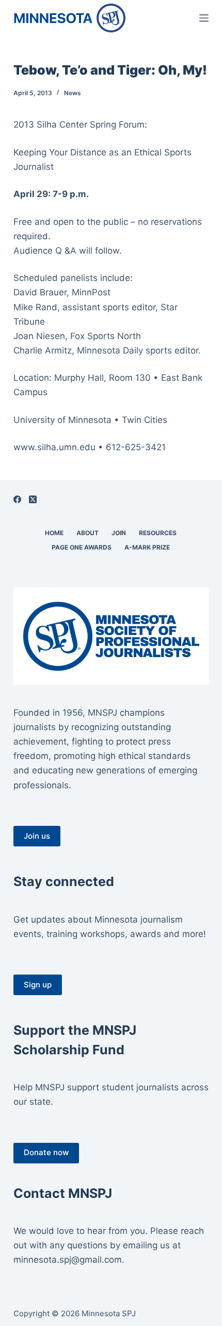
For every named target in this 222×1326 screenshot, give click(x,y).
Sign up (38, 984)
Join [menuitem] (119, 533)
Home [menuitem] (54, 533)
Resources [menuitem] (158, 533)
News (72, 93)
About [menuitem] (87, 533)
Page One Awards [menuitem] (82, 547)
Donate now (46, 1152)
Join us (37, 836)
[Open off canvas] (204, 18)
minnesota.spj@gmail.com (67, 1259)
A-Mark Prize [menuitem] (147, 547)
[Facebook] (17, 499)
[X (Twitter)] (33, 499)
